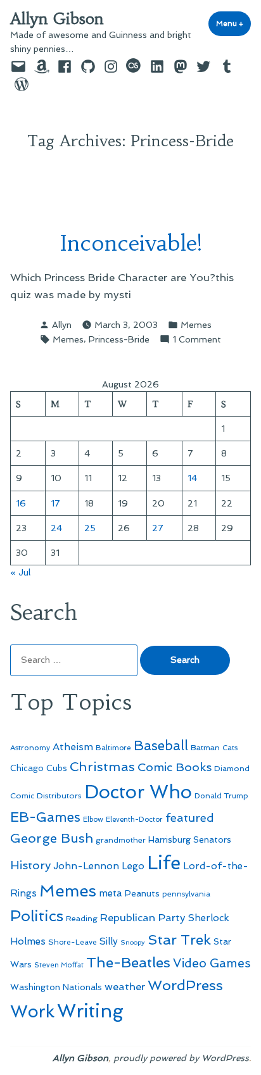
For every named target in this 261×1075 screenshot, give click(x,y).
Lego (133, 866)
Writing (90, 1011)
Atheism (73, 747)
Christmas (102, 766)
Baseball (161, 745)
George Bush (51, 838)
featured (189, 817)
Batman (205, 747)
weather (125, 987)
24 (56, 528)
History (30, 865)
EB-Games (45, 817)
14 (192, 478)
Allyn (62, 325)
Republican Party (143, 917)
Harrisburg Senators (189, 839)
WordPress (185, 985)
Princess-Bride (119, 339)
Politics (36, 916)
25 (90, 528)
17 (55, 503)
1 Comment (196, 340)
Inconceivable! (131, 242)
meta (110, 893)
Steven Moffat (59, 965)
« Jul (20, 572)
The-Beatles (128, 962)
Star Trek (179, 939)
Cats (230, 747)
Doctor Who (138, 792)
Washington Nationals (56, 987)
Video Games (212, 963)
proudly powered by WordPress (181, 1058)
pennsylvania (186, 894)
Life (164, 863)
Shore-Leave (72, 942)
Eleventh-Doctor (134, 819)
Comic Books (174, 767)
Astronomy (30, 747)
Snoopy (132, 942)
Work (32, 1011)
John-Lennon (86, 866)
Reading (82, 918)
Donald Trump (221, 795)
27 (157, 528)
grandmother (121, 840)
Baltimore (113, 747)
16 (21, 503)
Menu (233, 23)
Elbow (93, 819)
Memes (196, 325)
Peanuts (142, 893)
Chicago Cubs (38, 768)
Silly (108, 941)
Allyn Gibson (57, 18)
